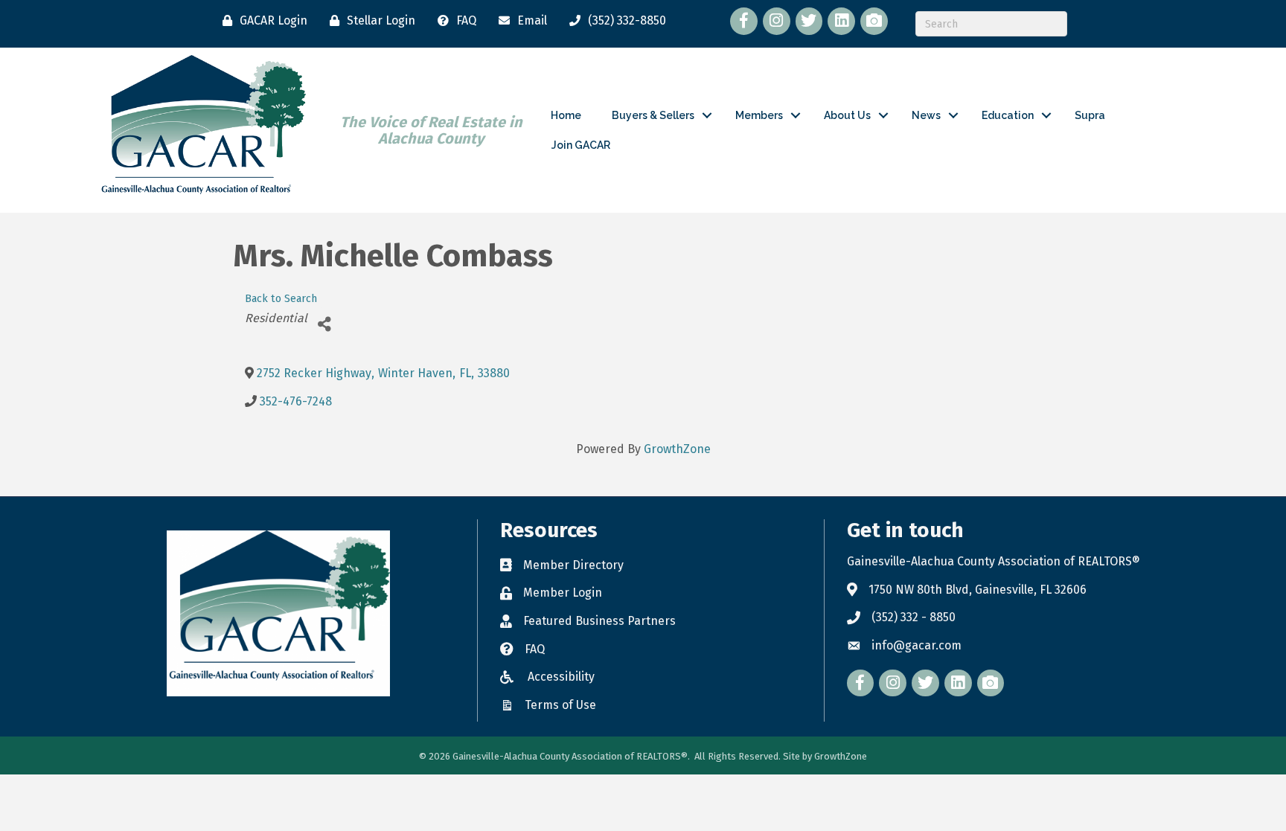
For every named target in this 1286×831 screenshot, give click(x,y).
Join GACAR (580, 145)
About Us (847, 115)
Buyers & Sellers (653, 115)
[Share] (324, 324)
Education (1008, 115)
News (926, 115)
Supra (1090, 115)
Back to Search (281, 298)
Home (566, 115)
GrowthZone (677, 449)
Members (759, 115)
